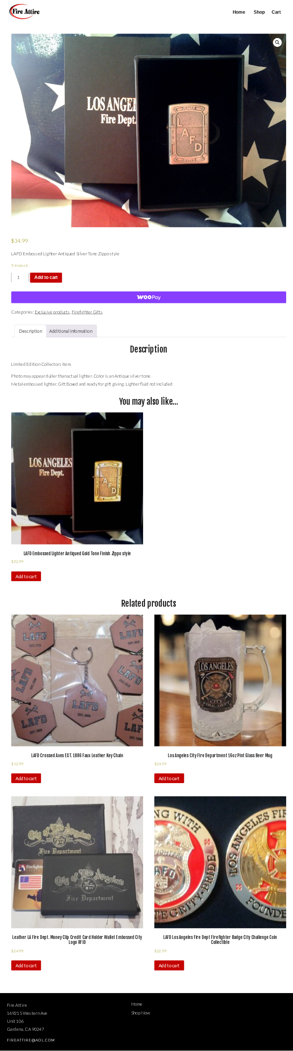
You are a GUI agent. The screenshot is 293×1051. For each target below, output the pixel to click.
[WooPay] (148, 297)
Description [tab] (30, 330)
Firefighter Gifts (87, 311)
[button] (277, 42)
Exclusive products (52, 311)
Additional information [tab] (70, 330)
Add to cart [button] (26, 576)
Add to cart (46, 277)
